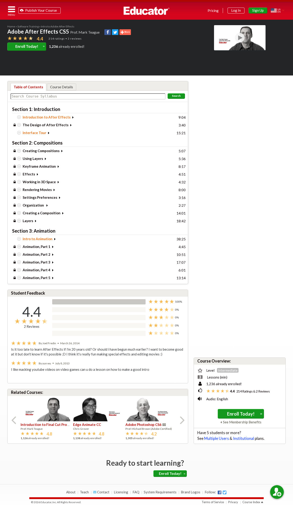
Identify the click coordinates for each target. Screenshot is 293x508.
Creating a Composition (41, 213)
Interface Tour (34, 133)
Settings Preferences (40, 197)
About (71, 492)
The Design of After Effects (45, 125)
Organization (34, 205)
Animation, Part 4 (36, 270)
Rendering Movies (37, 190)
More (127, 32)
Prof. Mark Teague (85, 32)
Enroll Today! (30, 46)
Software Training (28, 26)
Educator (146, 11)
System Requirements (160, 492)
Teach (84, 492)
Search (176, 95)
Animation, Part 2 (36, 254)
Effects (29, 174)
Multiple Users (216, 438)
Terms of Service (213, 502)
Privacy (233, 502)
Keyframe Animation (39, 166)
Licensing (121, 492)
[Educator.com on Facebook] (219, 492)
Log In (236, 10)
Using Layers (33, 158)
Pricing (213, 10)
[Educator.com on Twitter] (224, 492)
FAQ (136, 492)
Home (11, 26)
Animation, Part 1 (36, 247)
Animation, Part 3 (36, 262)
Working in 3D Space (39, 182)
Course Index (251, 502)
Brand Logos (190, 492)
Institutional (243, 438)
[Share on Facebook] (107, 32)
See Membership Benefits (241, 422)
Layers (28, 221)
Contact (102, 492)
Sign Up (258, 10)
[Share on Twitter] (115, 32)
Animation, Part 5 (36, 278)
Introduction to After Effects (47, 117)
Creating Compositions (41, 151)
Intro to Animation (37, 239)
